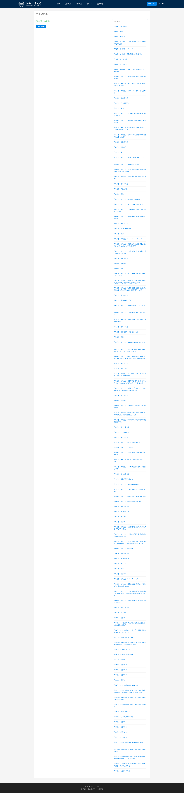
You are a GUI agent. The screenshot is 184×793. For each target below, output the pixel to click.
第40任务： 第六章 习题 (121, 258)
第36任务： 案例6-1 (119, 234)
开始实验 (89, 4)
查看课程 (42, 26)
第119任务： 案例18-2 (120, 727)
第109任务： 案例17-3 (120, 670)
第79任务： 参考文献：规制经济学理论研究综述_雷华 (130, 496)
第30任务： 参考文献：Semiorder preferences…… (128, 199)
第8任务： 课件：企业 (120, 64)
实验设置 (79, 4)
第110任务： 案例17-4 (120, 675)
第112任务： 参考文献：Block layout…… (126, 685)
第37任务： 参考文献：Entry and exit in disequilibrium (129, 239)
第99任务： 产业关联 (120, 613)
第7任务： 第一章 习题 (120, 59)
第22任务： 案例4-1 (119, 152)
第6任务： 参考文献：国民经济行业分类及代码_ (128, 54)
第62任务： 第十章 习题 (121, 395)
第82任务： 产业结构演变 (121, 511)
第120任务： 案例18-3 (120, 732)
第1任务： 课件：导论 (120, 26)
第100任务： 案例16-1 (120, 618)
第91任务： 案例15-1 (120, 563)
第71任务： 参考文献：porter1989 (123, 447)
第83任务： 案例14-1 (120, 517)
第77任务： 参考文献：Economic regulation (126, 484)
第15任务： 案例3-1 (119, 108)
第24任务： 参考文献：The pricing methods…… (127, 164)
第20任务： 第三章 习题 (121, 142)
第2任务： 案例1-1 (119, 31)
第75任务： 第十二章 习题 (121, 474)
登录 (159, 3)
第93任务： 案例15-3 (120, 574)
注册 (162, 3)
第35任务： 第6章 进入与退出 (122, 228)
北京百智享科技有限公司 (95, 789)
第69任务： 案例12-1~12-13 (122, 437)
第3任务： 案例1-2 (119, 36)
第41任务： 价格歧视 (120, 263)
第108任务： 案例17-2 (120, 665)
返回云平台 (151, 4)
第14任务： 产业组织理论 (121, 103)
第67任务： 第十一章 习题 (121, 427)
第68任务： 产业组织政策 (121, 432)
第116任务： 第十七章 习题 (122, 712)
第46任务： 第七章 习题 (121, 295)
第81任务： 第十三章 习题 (121, 506)
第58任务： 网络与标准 (120, 368)
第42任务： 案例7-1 (119, 268)
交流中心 (100, 4)
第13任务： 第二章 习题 (121, 98)
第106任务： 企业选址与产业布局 (123, 654)
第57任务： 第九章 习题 (121, 363)
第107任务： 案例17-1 (120, 659)
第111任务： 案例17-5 (120, 680)
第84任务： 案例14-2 (120, 522)
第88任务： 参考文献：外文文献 (123, 548)
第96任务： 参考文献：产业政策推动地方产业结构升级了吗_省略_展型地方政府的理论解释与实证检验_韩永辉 (130, 593)
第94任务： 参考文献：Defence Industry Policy (127, 579)
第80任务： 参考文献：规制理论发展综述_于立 (128, 501)
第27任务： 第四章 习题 (121, 184)
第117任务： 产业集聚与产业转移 (123, 717)
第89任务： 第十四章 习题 (121, 553)
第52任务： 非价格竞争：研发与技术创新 (126, 332)
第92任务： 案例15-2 (120, 569)
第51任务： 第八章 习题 (121, 327)
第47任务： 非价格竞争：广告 (122, 300)
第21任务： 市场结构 (120, 147)
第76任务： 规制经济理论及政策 (123, 479)
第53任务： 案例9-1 (119, 337)
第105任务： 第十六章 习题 (122, 649)
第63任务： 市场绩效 (120, 400)
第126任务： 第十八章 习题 (122, 771)
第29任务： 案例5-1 (119, 194)
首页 (58, 4)
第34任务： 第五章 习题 (121, 223)
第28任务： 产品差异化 (120, 189)
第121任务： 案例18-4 (120, 737)
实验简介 (68, 4)
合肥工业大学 (95, 786)
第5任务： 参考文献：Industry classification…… (127, 49)
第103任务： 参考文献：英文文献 (123, 637)
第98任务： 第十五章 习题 (121, 607)
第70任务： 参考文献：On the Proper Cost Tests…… (129, 442)
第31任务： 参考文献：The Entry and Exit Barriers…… (129, 204)
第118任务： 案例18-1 (120, 722)
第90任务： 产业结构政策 (121, 558)
